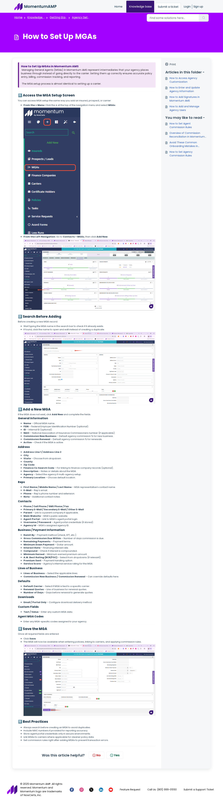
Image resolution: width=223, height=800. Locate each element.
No (98, 755)
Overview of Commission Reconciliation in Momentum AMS (187, 135)
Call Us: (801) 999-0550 (162, 789)
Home (118, 7)
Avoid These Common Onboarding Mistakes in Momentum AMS (184, 144)
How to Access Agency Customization (183, 80)
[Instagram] (81, 790)
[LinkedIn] (101, 790)
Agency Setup (81, 17)
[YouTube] (111, 790)
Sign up (198, 7)
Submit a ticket (168, 7)
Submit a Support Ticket (199, 789)
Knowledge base (140, 7)
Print (173, 64)
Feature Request (130, 789)
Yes (117, 755)
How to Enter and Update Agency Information (185, 89)
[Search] (204, 18)
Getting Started (60, 17)
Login (187, 7)
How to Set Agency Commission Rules (181, 153)
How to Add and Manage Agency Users (184, 108)
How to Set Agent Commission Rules (181, 125)
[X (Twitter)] (91, 790)
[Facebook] (72, 790)
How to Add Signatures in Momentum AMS (185, 98)
